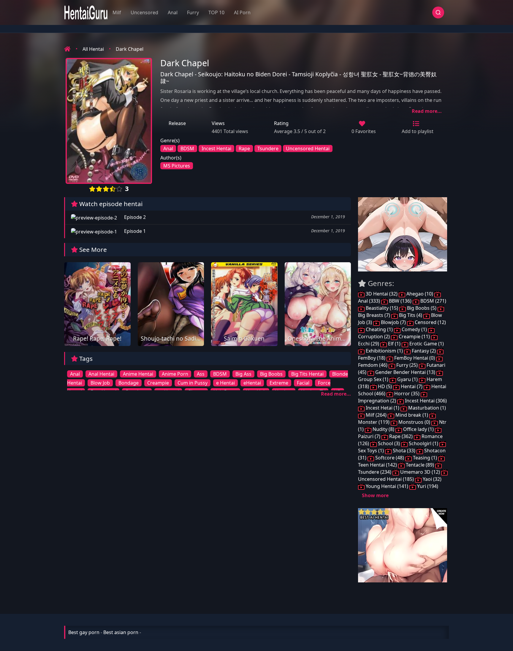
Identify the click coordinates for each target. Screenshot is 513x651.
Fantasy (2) (424, 350)
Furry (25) (407, 365)
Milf (117, 12)
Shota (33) (404, 450)
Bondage (128, 383)
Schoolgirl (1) (423, 443)
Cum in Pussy (193, 383)
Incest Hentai (216, 148)
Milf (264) (376, 415)
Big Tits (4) (410, 315)
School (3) (389, 443)
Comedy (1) (414, 329)
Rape (244, 148)
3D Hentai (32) (382, 293)
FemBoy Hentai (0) (414, 358)
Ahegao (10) (419, 293)
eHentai (252, 383)
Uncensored (144, 12)
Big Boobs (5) (422, 308)
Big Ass (243, 374)
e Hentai (225, 383)
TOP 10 (216, 12)
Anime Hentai (138, 374)
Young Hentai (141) (387, 486)
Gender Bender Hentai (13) (405, 372)
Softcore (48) (389, 457)
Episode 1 (134, 231)
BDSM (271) (432, 301)
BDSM (187, 148)
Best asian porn (120, 632)
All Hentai (93, 49)
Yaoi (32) (431, 479)
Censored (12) (430, 322)
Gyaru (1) (407, 379)
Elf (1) (394, 343)
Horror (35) (407, 393)
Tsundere (267, 148)
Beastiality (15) (382, 308)
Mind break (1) (411, 415)
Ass (201, 374)
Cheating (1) (379, 329)
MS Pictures (176, 165)
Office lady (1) (418, 429)
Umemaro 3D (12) (420, 472)
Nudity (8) (383, 429)
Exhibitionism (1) (384, 350)
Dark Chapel (129, 49)
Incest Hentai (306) (425, 400)
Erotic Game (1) (426, 343)
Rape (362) (401, 436)
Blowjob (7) (393, 322)
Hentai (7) (412, 386)
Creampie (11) (414, 336)
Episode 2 (134, 217)
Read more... (427, 111)
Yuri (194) (427, 486)
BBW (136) (400, 301)
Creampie (158, 383)
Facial (303, 383)
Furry (193, 12)
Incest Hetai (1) (382, 407)
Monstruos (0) (414, 422)
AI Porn (242, 12)
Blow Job (100, 383)
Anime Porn (175, 374)
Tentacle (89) (420, 465)
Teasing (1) (425, 457)
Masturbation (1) (426, 407)
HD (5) (385, 386)
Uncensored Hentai (308, 148)
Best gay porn (83, 632)
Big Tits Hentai (307, 374)
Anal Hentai (101, 374)
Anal (173, 12)
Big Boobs (271, 374)
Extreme (279, 383)
